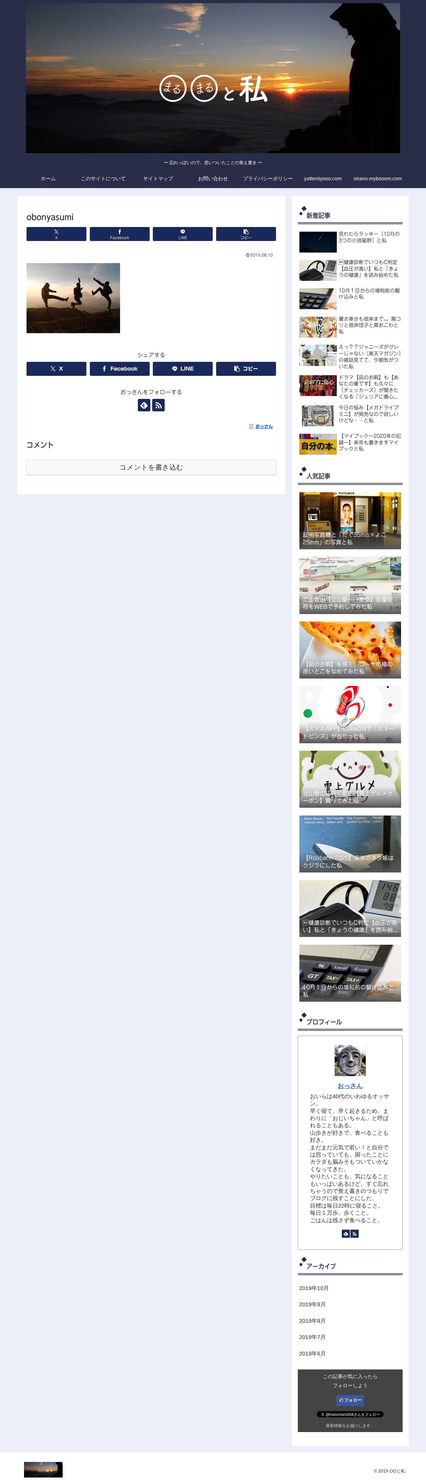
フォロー (353, 1399)
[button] (246, 234)
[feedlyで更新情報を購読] (144, 405)
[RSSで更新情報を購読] (158, 405)
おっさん (350, 1085)
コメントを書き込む (151, 467)
